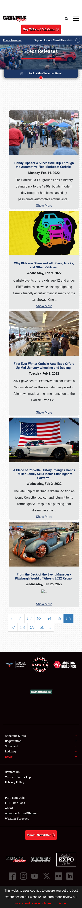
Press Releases (12, 40)
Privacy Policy (14, 782)
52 (29, 618)
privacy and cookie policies (32, 903)
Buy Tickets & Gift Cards (39, 29)
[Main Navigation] (76, 19)
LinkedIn (69, 876)
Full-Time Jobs (15, 803)
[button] (41, 74)
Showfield (11, 746)
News (9, 756)
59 (32, 627)
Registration (13, 741)
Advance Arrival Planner (21, 813)
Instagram (23, 876)
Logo (15, 19)
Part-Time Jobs (15, 798)
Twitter (46, 876)
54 (49, 618)
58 (22, 627)
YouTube (34, 876)
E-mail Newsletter (39, 835)
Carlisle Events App (18, 777)
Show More (44, 205)
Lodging (10, 751)
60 (42, 627)
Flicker (58, 876)
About (9, 808)
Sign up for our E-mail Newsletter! (54, 40)
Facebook (12, 876)
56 (68, 618)
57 (12, 627)
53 (39, 618)
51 (19, 618)
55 (58, 618)
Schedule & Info (15, 736)
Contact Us (12, 772)
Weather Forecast (17, 818)
